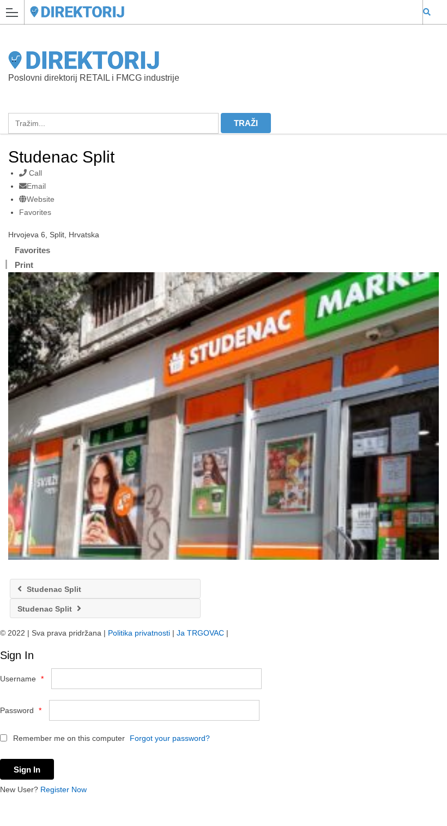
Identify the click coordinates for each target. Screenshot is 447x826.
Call (34, 173)
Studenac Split (53, 589)
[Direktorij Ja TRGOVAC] (213, 11)
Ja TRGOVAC (200, 633)
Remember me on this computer (68, 738)
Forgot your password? (170, 738)
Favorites (35, 212)
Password (20, 710)
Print (24, 265)
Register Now (63, 789)
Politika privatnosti (139, 633)
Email (36, 186)
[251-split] (223, 416)
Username (22, 678)
